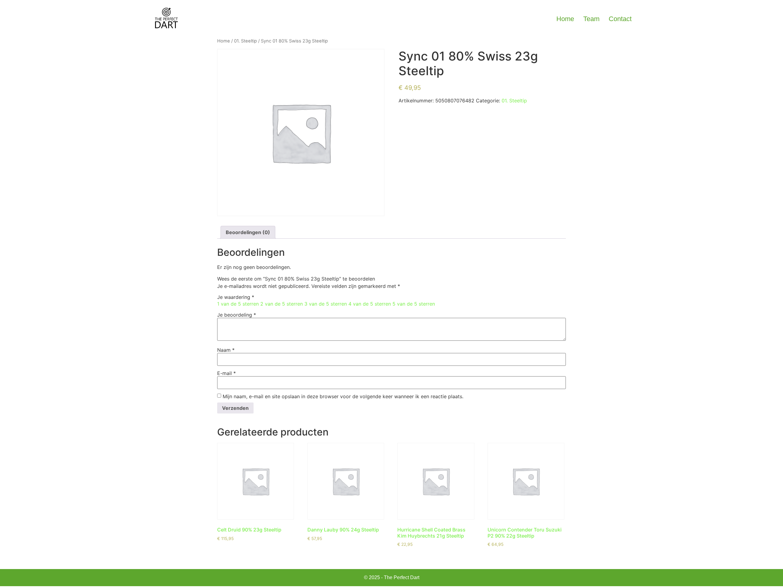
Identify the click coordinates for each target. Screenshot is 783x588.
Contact (620, 19)
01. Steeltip (245, 41)
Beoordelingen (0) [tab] (248, 232)
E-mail (226, 373)
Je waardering (235, 297)
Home (565, 19)
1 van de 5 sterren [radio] (238, 304)
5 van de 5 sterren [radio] (413, 304)
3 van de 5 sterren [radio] (325, 304)
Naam (226, 349)
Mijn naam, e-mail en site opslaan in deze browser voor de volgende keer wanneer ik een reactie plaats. (343, 396)
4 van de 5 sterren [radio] (369, 304)
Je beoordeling (236, 314)
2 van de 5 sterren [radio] (281, 304)
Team (591, 19)
